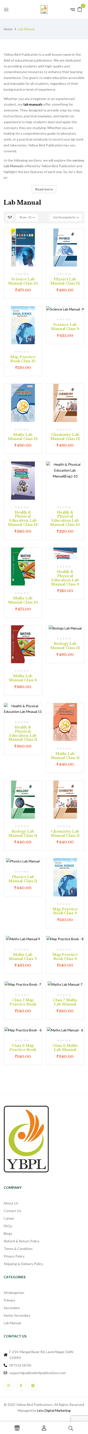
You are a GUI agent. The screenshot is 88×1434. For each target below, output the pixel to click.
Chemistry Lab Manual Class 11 (65, 833)
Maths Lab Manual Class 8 (23, 678)
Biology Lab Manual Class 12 (65, 645)
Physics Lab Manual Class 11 (23, 879)
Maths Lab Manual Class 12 (23, 436)
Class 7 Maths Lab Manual (65, 1002)
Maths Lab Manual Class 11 (65, 755)
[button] (79, 9)
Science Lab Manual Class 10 (23, 281)
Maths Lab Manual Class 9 (23, 956)
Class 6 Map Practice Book (23, 1047)
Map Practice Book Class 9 (65, 911)
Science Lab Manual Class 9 (65, 326)
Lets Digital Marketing (54, 1410)
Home (8, 29)
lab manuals (33, 104)
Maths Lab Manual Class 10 (23, 600)
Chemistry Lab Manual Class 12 (65, 436)
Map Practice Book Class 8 (65, 956)
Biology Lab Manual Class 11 (23, 833)
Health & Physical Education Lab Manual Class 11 (23, 733)
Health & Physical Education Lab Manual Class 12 (23, 518)
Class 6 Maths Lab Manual (65, 1047)
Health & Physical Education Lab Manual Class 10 (65, 518)
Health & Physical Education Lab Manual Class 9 (65, 578)
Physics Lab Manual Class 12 (65, 281)
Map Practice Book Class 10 (23, 359)
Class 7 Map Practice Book (23, 1002)
